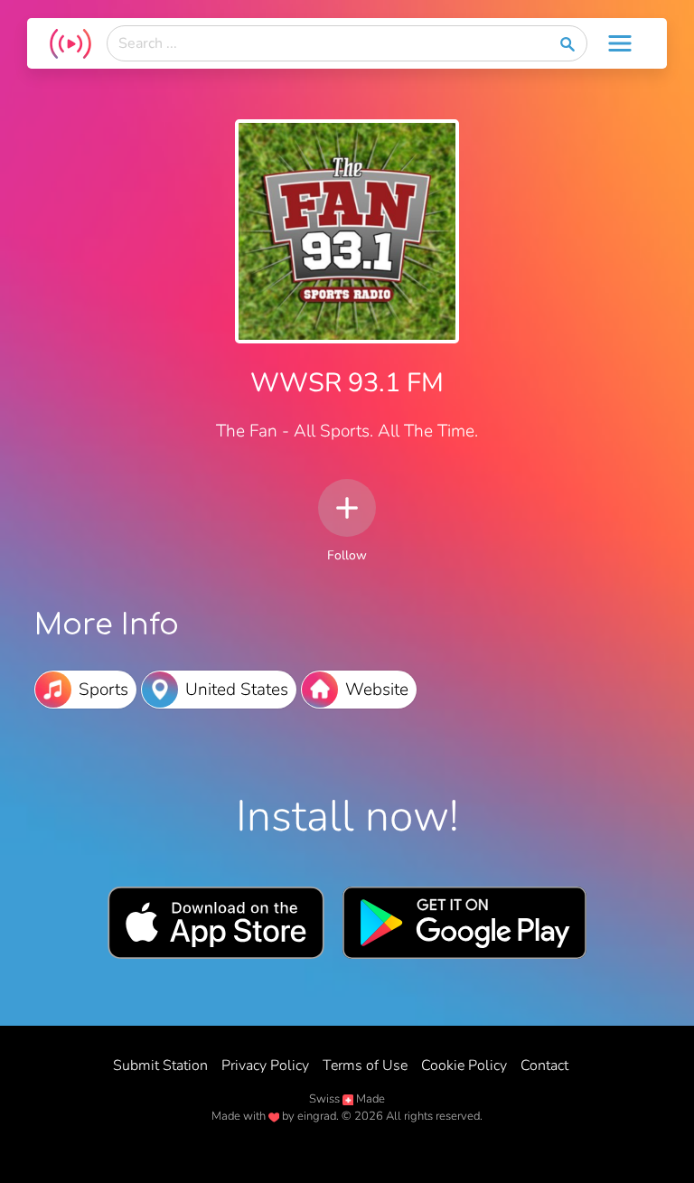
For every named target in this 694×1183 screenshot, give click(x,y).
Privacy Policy (265, 1065)
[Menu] (620, 43)
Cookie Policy (464, 1065)
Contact (544, 1065)
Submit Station (160, 1065)
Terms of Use (365, 1065)
